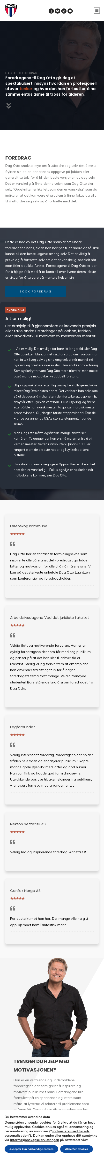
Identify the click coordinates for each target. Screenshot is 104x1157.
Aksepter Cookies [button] (76, 1149)
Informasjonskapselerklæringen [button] (34, 1140)
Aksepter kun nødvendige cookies (31, 1149)
